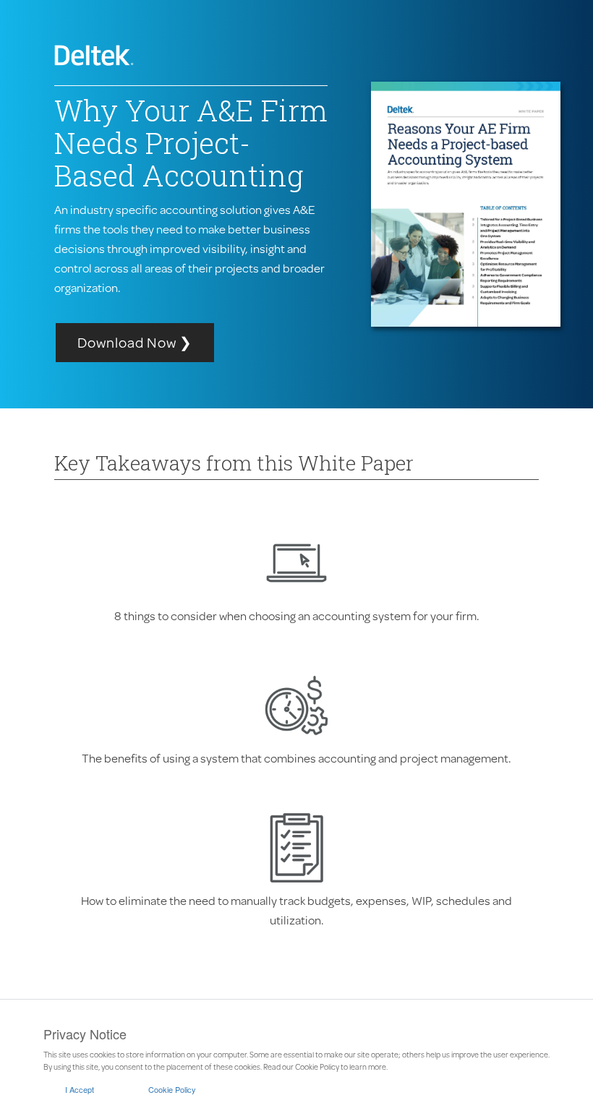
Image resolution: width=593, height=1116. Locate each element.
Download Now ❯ (134, 342)
